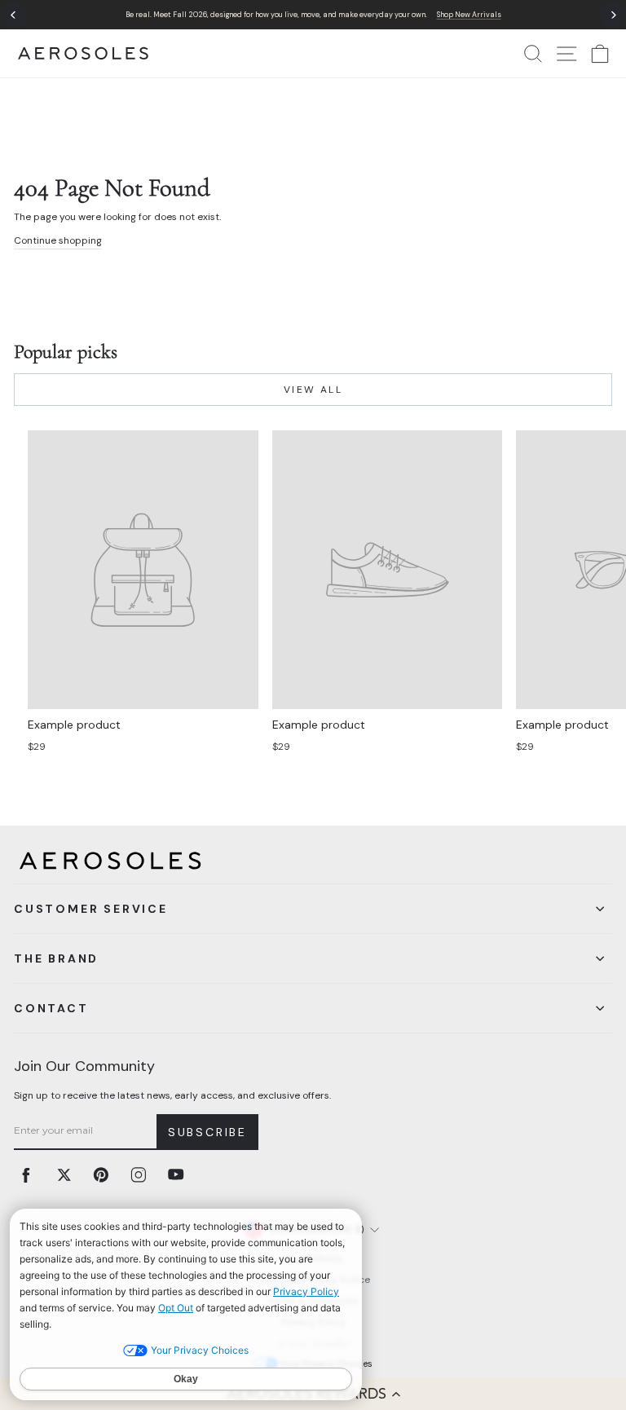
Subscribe (207, 1132)
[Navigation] (313, 14)
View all (313, 389)
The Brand (56, 958)
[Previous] (13, 15)
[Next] (612, 15)
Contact (51, 1008)
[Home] (83, 53)
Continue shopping (58, 240)
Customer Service (91, 908)
